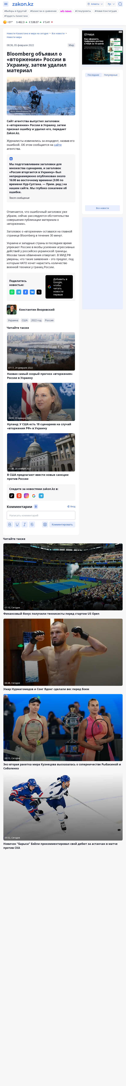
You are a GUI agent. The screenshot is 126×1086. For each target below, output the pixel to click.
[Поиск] (120, 4)
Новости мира (14, 37)
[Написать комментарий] (41, 515)
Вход (72, 506)
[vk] (32, 292)
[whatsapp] (12, 292)
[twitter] (39, 292)
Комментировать (62, 524)
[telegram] (19, 292)
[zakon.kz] (22, 4)
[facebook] (25, 292)
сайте (58, 145)
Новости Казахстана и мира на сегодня (27, 33)
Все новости (58, 33)
